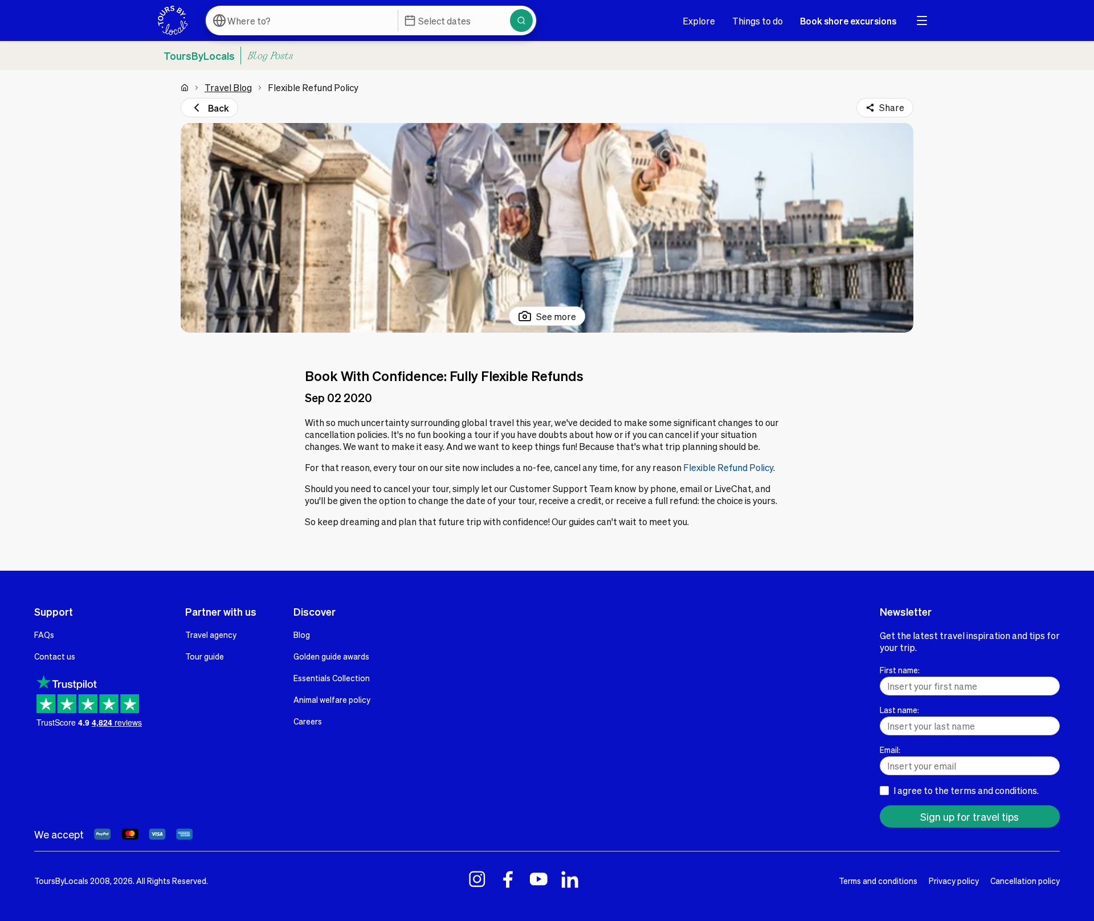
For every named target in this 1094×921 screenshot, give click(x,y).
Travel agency (210, 634)
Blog (301, 634)
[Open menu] (922, 20)
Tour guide (204, 656)
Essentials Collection (331, 678)
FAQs (44, 634)
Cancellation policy (1025, 880)
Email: (890, 749)
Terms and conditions (878, 880)
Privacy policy (954, 880)
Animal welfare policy (331, 699)
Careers (307, 721)
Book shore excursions (848, 21)
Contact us (54, 656)
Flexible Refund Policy (728, 467)
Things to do (757, 21)
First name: (900, 670)
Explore (699, 21)
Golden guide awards (331, 656)
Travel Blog (228, 87)
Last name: (899, 710)
